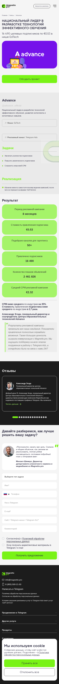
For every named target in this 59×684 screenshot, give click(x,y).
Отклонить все (29, 672)
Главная (4, 15)
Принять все (30, 663)
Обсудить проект (29, 79)
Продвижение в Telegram (14, 613)
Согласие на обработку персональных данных (20, 596)
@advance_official (11, 106)
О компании (7, 638)
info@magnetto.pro (13, 580)
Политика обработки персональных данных (19, 593)
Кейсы (11, 15)
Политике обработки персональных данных (26, 653)
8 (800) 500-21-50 (13, 584)
